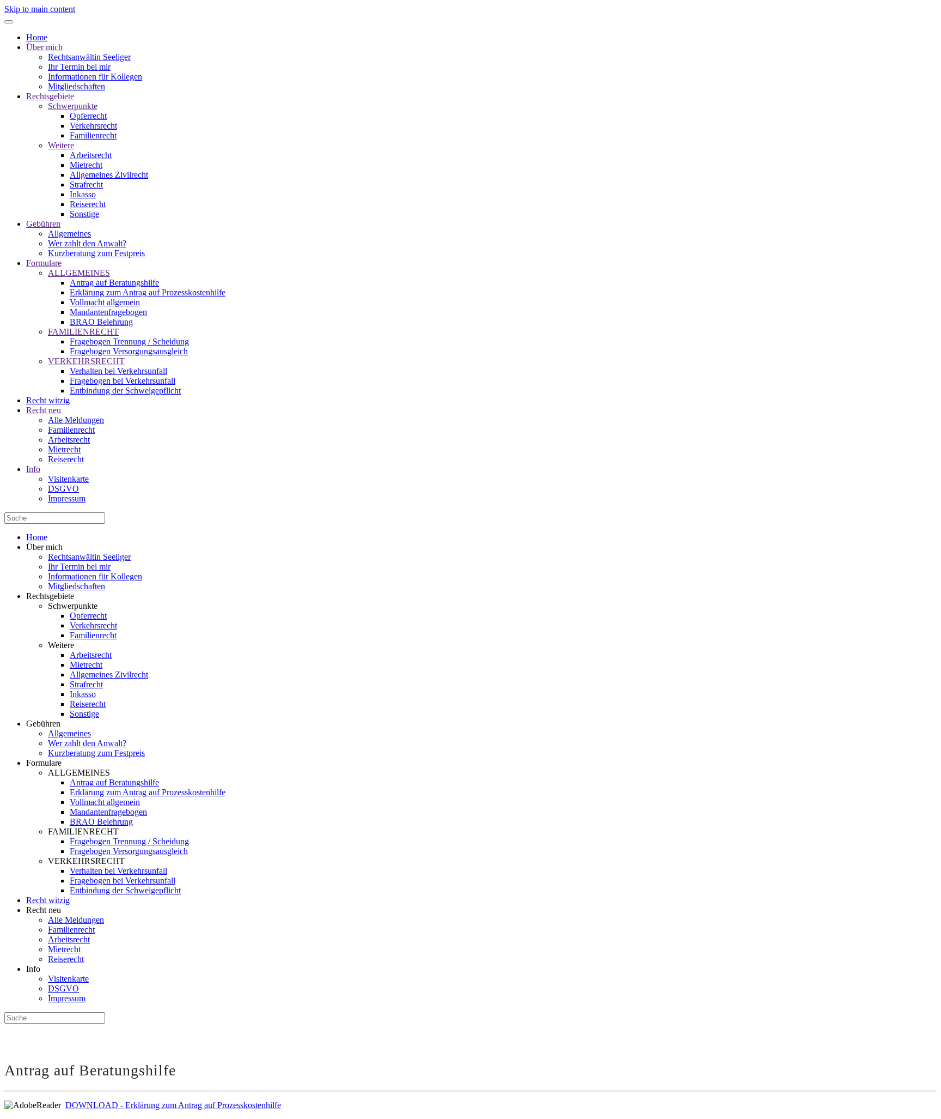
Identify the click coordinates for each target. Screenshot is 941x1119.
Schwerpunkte (72, 106)
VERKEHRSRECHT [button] (86, 861)
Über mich (44, 47)
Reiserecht (88, 204)
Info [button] (33, 968)
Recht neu (43, 410)
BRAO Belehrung (101, 321)
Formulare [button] (44, 762)
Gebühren (43, 223)
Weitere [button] (61, 645)
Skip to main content (39, 9)
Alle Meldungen (76, 420)
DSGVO (63, 488)
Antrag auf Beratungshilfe (114, 282)
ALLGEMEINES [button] (79, 772)
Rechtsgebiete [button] (50, 596)
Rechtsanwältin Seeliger (89, 57)
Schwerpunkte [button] (72, 605)
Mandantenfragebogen (108, 312)
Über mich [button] (44, 547)
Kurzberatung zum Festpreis (96, 253)
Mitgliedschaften (76, 86)
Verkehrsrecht (93, 125)
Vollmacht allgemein (105, 302)
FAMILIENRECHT (83, 331)
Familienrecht (93, 135)
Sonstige (84, 214)
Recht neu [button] (43, 910)
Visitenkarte (68, 478)
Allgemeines (69, 233)
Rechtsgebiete (50, 96)
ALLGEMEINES (79, 272)
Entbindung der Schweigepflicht (125, 390)
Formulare (44, 263)
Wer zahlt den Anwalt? (87, 243)
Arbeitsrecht (91, 155)
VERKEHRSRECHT (86, 361)
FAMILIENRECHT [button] (83, 831)
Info (33, 469)
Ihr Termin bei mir (79, 66)
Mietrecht (86, 165)
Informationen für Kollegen (95, 76)
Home (36, 37)
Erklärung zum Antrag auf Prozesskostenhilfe (147, 292)
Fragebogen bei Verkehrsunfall (122, 380)
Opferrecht (88, 115)
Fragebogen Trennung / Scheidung (129, 341)
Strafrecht (86, 184)
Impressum (66, 498)
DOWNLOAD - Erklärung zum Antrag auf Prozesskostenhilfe (173, 1105)
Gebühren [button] (43, 723)
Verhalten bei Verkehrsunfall (118, 371)
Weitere (61, 145)
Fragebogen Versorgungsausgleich (129, 351)
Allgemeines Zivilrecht (109, 174)
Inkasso (83, 194)
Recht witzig (48, 400)
